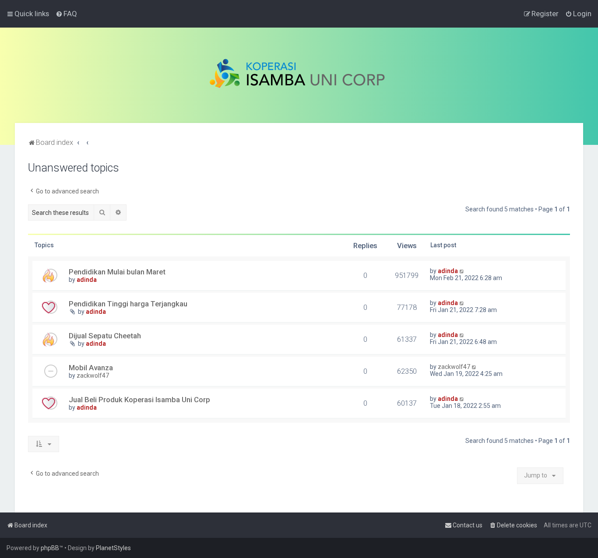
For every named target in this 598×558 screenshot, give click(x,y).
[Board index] (299, 75)
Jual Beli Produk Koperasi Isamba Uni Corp (139, 399)
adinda (87, 279)
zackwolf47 (93, 375)
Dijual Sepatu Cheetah (105, 335)
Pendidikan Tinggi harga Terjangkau (128, 303)
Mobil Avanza (91, 367)
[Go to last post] (462, 270)
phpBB (50, 547)
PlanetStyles (113, 547)
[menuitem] (66, 13)
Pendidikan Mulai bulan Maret (117, 271)
